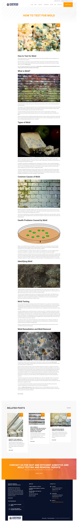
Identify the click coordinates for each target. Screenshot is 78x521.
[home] (12, 4)
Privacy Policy (44, 518)
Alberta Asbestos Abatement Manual (16, 505)
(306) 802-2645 (55, 497)
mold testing (38, 66)
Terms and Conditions (50, 518)
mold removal (27, 64)
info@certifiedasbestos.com (67, 0)
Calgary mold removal (26, 387)
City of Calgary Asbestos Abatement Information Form (16, 509)
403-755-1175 (57, 0)
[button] (36, 4)
